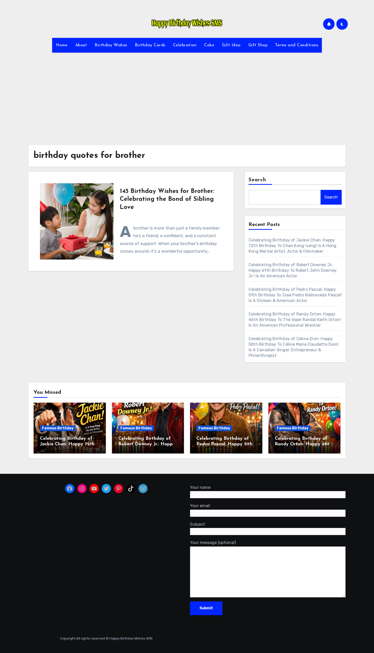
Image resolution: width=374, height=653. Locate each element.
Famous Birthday (58, 428)
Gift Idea (231, 45)
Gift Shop (258, 45)
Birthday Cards (150, 45)
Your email (200, 506)
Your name (200, 487)
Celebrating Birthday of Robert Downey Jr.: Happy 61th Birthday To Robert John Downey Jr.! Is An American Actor (293, 270)
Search (257, 180)
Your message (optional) (213, 542)
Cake (209, 45)
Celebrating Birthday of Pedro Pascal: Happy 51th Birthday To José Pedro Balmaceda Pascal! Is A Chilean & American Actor (295, 295)
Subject (197, 524)
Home (62, 45)
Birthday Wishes (111, 45)
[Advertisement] (187, 95)
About (81, 45)
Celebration (185, 45)
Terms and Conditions (296, 45)
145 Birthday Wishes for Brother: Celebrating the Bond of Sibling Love (167, 199)
